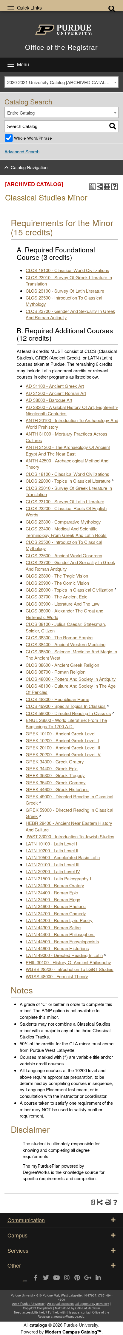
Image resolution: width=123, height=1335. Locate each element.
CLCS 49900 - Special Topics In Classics (66, 706)
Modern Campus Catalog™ (73, 1331)
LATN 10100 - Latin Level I (51, 843)
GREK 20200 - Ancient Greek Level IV (63, 754)
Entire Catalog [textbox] (21, 112)
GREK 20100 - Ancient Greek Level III (63, 747)
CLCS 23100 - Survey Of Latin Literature (65, 291)
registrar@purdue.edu (69, 1316)
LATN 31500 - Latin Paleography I (58, 878)
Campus (17, 1235)
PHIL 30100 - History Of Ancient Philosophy (68, 962)
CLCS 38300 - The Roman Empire (59, 637)
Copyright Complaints (37, 1308)
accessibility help (33, 1312)
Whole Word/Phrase (33, 138)
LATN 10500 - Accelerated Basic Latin (63, 857)
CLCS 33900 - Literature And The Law (62, 604)
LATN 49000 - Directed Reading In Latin (64, 955)
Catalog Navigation (29, 167)
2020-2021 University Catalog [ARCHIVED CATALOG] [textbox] (60, 82)
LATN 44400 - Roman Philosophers (60, 934)
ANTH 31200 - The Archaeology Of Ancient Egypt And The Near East (68, 450)
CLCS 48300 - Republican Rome (57, 699)
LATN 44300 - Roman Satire (53, 927)
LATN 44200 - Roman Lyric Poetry (59, 920)
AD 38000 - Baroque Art (49, 400)
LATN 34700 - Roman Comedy (56, 913)
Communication (26, 1220)
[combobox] (61, 82)
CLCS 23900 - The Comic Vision (57, 583)
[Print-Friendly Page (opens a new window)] (107, 186)
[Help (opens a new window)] (114, 186)
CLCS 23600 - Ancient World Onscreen (64, 555)
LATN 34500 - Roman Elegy (53, 899)
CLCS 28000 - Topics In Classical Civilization (69, 590)
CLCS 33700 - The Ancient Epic (56, 596)
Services (17, 1250)
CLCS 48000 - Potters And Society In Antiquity (71, 679)
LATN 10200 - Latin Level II (52, 850)
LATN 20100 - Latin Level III (52, 864)
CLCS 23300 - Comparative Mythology (63, 521)
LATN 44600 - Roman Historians (57, 948)
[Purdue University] (61, 29)
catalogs (38, 1325)
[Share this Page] (100, 186)
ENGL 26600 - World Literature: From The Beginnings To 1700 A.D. (66, 723)
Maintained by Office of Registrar (77, 1308)
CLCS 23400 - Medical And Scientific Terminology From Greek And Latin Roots (66, 531)
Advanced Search (21, 151)
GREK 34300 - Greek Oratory (55, 761)
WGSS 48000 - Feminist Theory (57, 976)
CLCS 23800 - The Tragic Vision (57, 575)
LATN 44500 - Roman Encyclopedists (62, 941)
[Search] (113, 126)
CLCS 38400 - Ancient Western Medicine (65, 644)
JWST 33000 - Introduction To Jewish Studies (70, 836)
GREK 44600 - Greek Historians (57, 789)
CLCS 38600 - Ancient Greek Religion (62, 665)
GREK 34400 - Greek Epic (52, 768)
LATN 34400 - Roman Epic (52, 892)
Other (14, 1265)
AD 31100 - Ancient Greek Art (55, 386)
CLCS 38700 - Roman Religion (55, 672)
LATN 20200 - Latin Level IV (53, 871)
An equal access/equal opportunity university (78, 1304)
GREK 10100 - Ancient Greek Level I (62, 733)
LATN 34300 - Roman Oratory (55, 885)
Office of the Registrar (61, 47)
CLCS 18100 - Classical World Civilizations (67, 270)
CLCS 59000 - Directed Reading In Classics (68, 713)
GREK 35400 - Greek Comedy (56, 782)
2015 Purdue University (28, 1304)
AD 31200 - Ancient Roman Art (56, 393)
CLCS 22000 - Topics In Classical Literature (68, 481)
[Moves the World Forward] (24, 1278)
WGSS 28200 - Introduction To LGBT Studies (69, 969)
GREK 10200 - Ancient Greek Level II (62, 740)
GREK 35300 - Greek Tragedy (55, 775)
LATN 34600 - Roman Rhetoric (56, 906)
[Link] (35, 1278)
